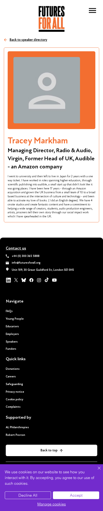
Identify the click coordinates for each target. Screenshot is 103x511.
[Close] (96, 471)
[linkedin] (8, 280)
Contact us (16, 248)
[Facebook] (31, 280)
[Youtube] (54, 280)
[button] (92, 10)
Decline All (27, 495)
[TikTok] (46, 280)
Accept (76, 495)
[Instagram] (39, 280)
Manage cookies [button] (51, 504)
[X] (16, 280)
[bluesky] (23, 280)
